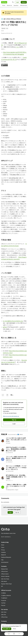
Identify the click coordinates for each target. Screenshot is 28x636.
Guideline (3, 552)
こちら (17, 47)
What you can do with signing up (11, 416)
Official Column (5, 574)
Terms (2, 547)
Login (17, 2)
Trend (3, 5)
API (2, 586)
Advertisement (4, 562)
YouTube (3, 603)
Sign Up (17, 512)
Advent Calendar (5, 576)
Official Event (23, 5)
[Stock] (7, 395)
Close (14, 628)
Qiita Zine (3, 614)
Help (2, 559)
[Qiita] (4, 2)
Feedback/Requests (6, 557)
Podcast (3, 605)
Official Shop (4, 617)
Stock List (9, 5)
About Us (3, 623)
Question (16, 5)
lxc (7, 28)
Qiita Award (4, 581)
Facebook (3, 600)
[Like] (2, 395)
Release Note (4, 569)
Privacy (3, 549)
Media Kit (3, 554)
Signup (24, 2)
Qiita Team (3, 612)
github (5, 327)
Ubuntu (3, 28)
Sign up (14, 420)
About (2, 544)
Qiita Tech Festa (5, 579)
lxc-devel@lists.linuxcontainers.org (13, 321)
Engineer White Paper (6, 583)
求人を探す (6, 629)
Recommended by (12, 434)
